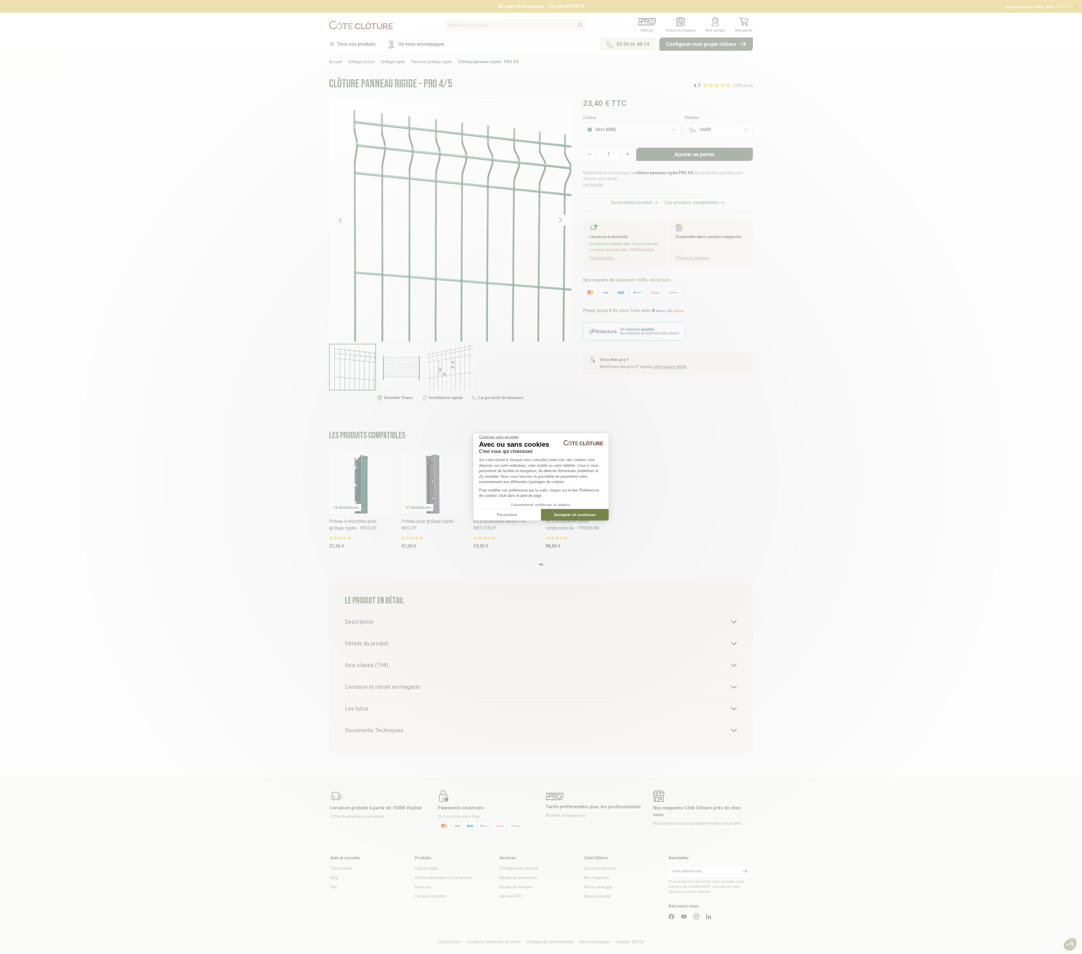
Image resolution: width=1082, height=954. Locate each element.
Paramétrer (507, 514)
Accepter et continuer (575, 514)
